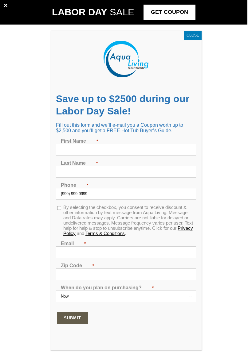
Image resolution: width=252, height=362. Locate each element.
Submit (72, 318)
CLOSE (193, 35)
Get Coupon (169, 12)
